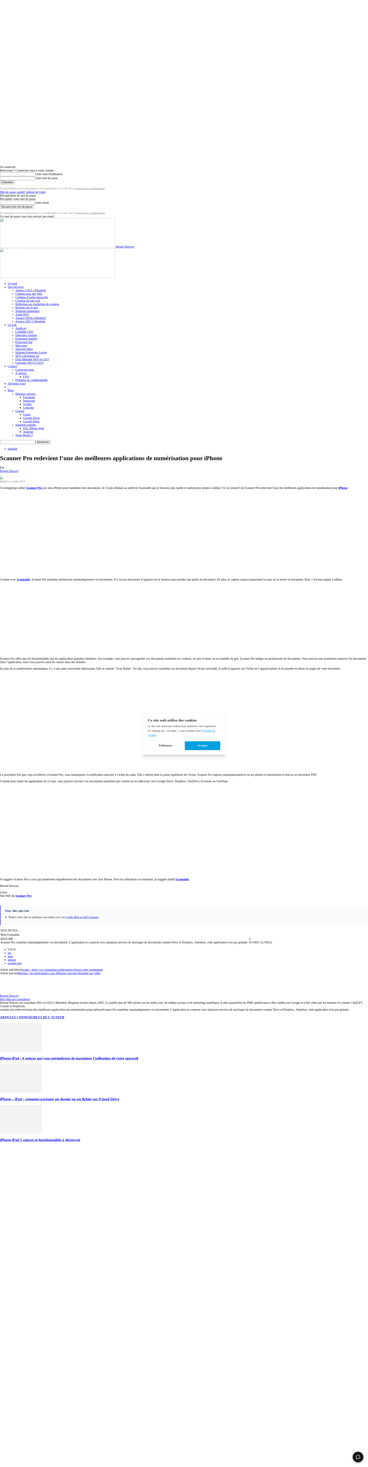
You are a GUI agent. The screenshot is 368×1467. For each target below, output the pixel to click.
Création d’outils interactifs (31, 297)
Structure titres (24, 349)
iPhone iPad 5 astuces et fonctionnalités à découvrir (40, 1140)
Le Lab (12, 324)
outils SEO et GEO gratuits (82, 917)
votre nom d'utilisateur (48, 174)
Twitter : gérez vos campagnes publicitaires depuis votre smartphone (62, 969)
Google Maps (31, 421)
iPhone (342, 488)
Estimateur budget (26, 338)
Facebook (29, 397)
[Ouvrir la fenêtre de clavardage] (358, 1457)
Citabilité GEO (24, 331)
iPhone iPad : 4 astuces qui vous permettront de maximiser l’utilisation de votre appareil (69, 1058)
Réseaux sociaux (25, 393)
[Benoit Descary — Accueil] (57, 277)
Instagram (29, 400)
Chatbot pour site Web (28, 293)
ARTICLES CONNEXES (17, 1017)
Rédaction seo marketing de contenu (37, 304)
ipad (10, 956)
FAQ (26, 376)
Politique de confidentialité (31, 380)
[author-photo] (9, 992)
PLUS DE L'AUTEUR (49, 1017)
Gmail (26, 414)
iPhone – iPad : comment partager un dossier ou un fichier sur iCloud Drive (59, 1099)
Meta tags (21, 345)
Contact (12, 366)
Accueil (12, 283)
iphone (12, 959)
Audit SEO (22, 314)
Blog (11, 390)
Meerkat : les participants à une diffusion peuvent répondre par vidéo (59, 973)
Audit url (20, 328)
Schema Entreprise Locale (31, 352)
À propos (21, 373)
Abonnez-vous (16, 383)
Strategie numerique (27, 311)
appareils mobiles (25, 424)
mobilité (12, 448)
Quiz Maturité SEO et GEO (32, 359)
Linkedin (28, 407)
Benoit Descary (9, 471)
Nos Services (16, 287)
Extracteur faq (23, 342)
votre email (42, 202)
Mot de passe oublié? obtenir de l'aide (22, 192)
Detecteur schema (26, 335)
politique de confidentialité (90, 188)
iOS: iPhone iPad (33, 428)
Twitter (27, 404)
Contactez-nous (24, 369)
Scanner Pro (34, 488)
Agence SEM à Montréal (30, 318)
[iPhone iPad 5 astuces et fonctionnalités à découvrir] (21, 1132)
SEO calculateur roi (27, 356)
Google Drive (31, 418)
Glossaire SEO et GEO (29, 362)
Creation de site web (27, 300)
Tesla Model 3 (24, 435)
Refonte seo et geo (26, 307)
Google (19, 411)
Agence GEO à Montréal (30, 290)
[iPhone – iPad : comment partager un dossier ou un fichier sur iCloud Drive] (21, 1091)
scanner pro (15, 963)
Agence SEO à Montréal (30, 321)
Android (28, 431)
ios (9, 952)
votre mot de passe (46, 178)
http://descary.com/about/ (15, 999)
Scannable (23, 579)
